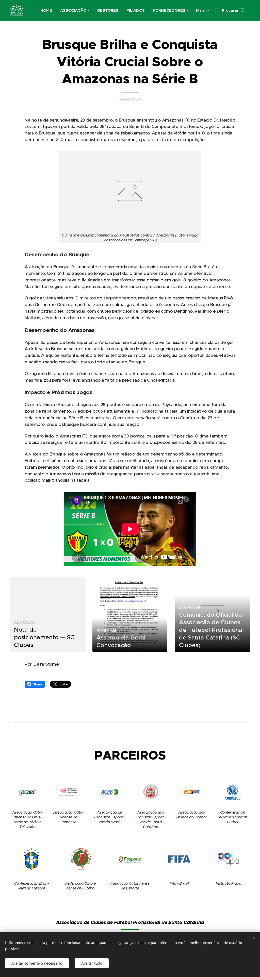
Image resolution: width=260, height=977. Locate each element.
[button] (233, 10)
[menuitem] (47, 10)
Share (37, 684)
